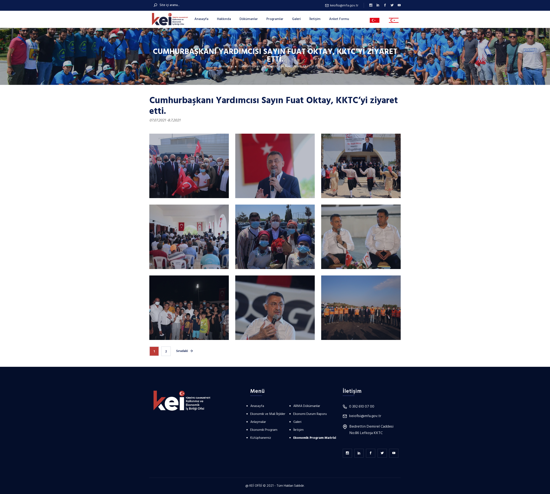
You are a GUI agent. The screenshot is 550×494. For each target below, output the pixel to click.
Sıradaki (182, 351)
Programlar (274, 19)
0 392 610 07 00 (361, 407)
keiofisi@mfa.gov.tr (343, 5)
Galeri (296, 19)
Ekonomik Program (263, 430)
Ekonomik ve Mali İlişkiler (267, 414)
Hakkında (224, 19)
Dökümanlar (249, 19)
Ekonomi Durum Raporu (310, 414)
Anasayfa (201, 19)
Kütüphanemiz (260, 438)
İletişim (315, 19)
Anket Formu (339, 19)
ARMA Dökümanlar (306, 406)
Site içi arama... (169, 5)
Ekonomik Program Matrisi (314, 438)
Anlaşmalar (258, 422)
